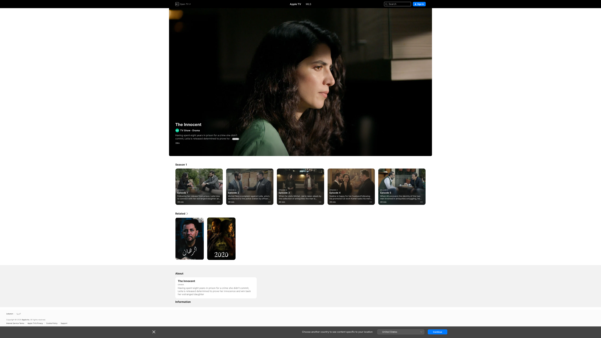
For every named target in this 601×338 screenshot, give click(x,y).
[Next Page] (429, 187)
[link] (181, 213)
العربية (18, 314)
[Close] (153, 331)
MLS (308, 4)
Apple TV (295, 4)
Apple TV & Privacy (35, 323)
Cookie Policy (51, 323)
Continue (437, 332)
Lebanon (9, 314)
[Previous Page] (172, 187)
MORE (235, 139)
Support (64, 323)
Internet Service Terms (15, 323)
